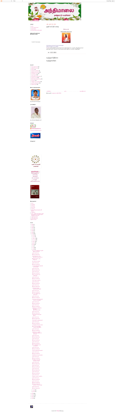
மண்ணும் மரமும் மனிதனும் (35, 81)
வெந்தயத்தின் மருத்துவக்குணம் (37, 320)
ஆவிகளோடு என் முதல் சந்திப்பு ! (37, 355)
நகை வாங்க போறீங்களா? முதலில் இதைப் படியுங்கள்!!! (37, 251)
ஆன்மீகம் (32, 69)
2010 (32, 398)
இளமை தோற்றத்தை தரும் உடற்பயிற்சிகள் (36, 345)
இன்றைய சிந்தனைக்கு (36, 254)
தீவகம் (32, 203)
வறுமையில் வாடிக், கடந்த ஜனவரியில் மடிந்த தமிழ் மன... (37, 257)
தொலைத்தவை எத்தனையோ (36, 76)
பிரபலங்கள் (33, 80)
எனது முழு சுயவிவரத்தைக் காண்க (35, 130)
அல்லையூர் (33, 205)
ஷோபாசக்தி (33, 207)
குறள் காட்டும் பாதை (35, 262)
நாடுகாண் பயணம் (34, 77)
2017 (32, 229)
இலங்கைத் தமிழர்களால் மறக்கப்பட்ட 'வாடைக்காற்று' (37, 384)
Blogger (58, 410)
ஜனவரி (33, 391)
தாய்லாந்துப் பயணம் (34, 73)
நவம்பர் (33, 236)
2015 (32, 232)
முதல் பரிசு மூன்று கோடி (35, 83)
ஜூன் (33, 244)
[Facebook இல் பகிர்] (54, 52)
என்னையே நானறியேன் (35, 70)
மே (32, 246)
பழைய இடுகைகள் (83, 91)
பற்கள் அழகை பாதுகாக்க (36, 280)
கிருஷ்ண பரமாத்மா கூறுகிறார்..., (37, 376)
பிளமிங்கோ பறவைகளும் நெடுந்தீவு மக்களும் (36, 360)
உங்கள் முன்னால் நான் (34, 27)
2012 (32, 395)
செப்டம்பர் (34, 239)
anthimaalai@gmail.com (36, 128)
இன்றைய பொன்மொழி (36, 264)
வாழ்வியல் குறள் (33, 84)
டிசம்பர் (33, 235)
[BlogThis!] (52, 52)
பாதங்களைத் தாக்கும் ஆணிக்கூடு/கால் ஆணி (36, 288)
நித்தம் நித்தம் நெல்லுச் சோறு (36, 78)
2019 (32, 226)
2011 (32, 396)
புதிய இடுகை (49, 91)
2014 (32, 233)
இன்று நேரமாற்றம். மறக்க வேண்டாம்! (36, 259)
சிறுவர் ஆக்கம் (33, 28)
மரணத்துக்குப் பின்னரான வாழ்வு (37, 324)
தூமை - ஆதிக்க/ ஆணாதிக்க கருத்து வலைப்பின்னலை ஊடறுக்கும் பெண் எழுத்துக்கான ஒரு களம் (37, 214)
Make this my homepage (34, 20)
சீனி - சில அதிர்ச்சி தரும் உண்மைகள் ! (36, 294)
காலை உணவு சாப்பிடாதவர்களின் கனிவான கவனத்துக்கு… (37, 300)
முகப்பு (65, 91)
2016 (32, 230)
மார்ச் (33, 249)
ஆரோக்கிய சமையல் (34, 68)
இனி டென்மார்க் (33, 219)
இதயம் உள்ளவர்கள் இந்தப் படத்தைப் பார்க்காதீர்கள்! (36, 327)
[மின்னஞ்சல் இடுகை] (48, 52)
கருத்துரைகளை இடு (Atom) (56, 93)
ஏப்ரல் (33, 247)
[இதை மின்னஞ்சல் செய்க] (50, 52)
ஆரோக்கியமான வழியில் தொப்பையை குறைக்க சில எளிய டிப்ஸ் (37, 333)
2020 (32, 224)
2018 (32, 227)
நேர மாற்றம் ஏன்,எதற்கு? (36, 261)
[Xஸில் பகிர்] (53, 52)
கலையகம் (33, 208)
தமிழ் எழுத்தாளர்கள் (34, 218)
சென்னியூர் (33, 204)
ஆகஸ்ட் (33, 241)
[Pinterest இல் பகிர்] (55, 52)
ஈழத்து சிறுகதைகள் (34, 216)
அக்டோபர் (34, 238)
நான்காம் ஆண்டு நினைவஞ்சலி (37, 350)
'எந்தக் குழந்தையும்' (34, 66)
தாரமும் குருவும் (33, 74)
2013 (32, 393)
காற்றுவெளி (33, 212)
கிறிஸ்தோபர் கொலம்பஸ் (35, 72)
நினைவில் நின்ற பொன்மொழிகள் (36, 30)
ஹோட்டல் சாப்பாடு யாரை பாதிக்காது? (36, 275)
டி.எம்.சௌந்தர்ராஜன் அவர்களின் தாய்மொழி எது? (37, 266)
